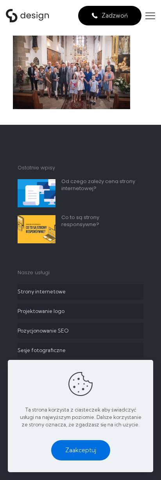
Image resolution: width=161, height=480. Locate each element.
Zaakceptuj (80, 450)
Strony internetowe (42, 291)
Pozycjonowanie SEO (43, 330)
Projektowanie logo (41, 311)
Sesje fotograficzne (42, 350)
